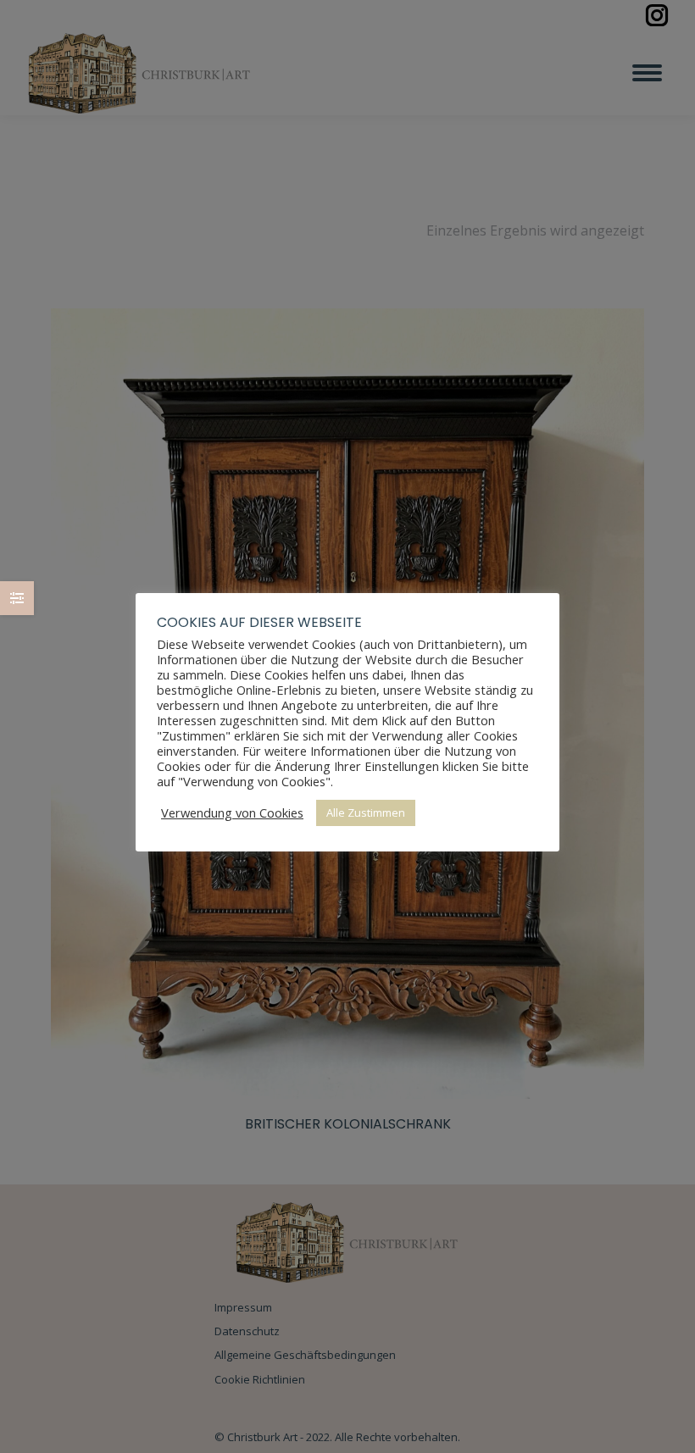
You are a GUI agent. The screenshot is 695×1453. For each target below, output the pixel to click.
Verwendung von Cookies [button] (232, 812)
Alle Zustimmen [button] (365, 812)
